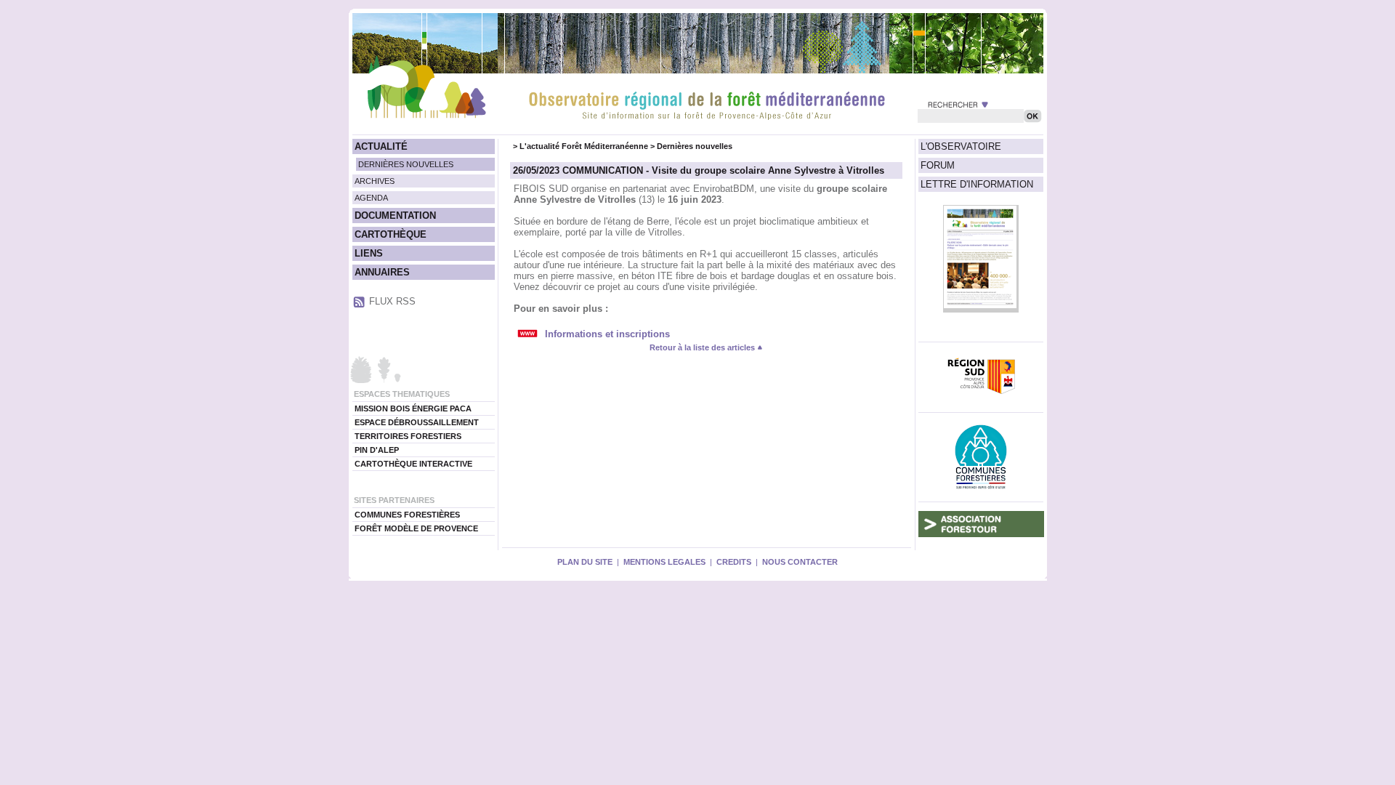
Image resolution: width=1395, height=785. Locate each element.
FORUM (938, 165)
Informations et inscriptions (607, 334)
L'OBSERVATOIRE (961, 146)
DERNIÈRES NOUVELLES (405, 164)
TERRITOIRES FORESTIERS (408, 436)
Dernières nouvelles (694, 146)
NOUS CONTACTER (800, 561)
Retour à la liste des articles (703, 347)
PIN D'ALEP (377, 450)
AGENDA (371, 197)
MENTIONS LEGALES (664, 561)
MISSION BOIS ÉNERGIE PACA (413, 408)
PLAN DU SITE (584, 561)
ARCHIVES (375, 181)
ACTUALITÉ (381, 146)
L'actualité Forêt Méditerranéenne (583, 146)
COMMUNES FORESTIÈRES (407, 514)
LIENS (369, 253)
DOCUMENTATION (395, 215)
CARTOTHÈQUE (390, 234)
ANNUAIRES (382, 272)
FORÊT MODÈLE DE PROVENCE (416, 528)
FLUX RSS (392, 301)
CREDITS (733, 561)
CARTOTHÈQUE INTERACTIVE (413, 463)
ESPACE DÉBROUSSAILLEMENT (417, 422)
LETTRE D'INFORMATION (977, 184)
